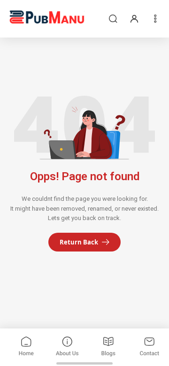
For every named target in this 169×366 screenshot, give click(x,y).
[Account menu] (134, 18)
